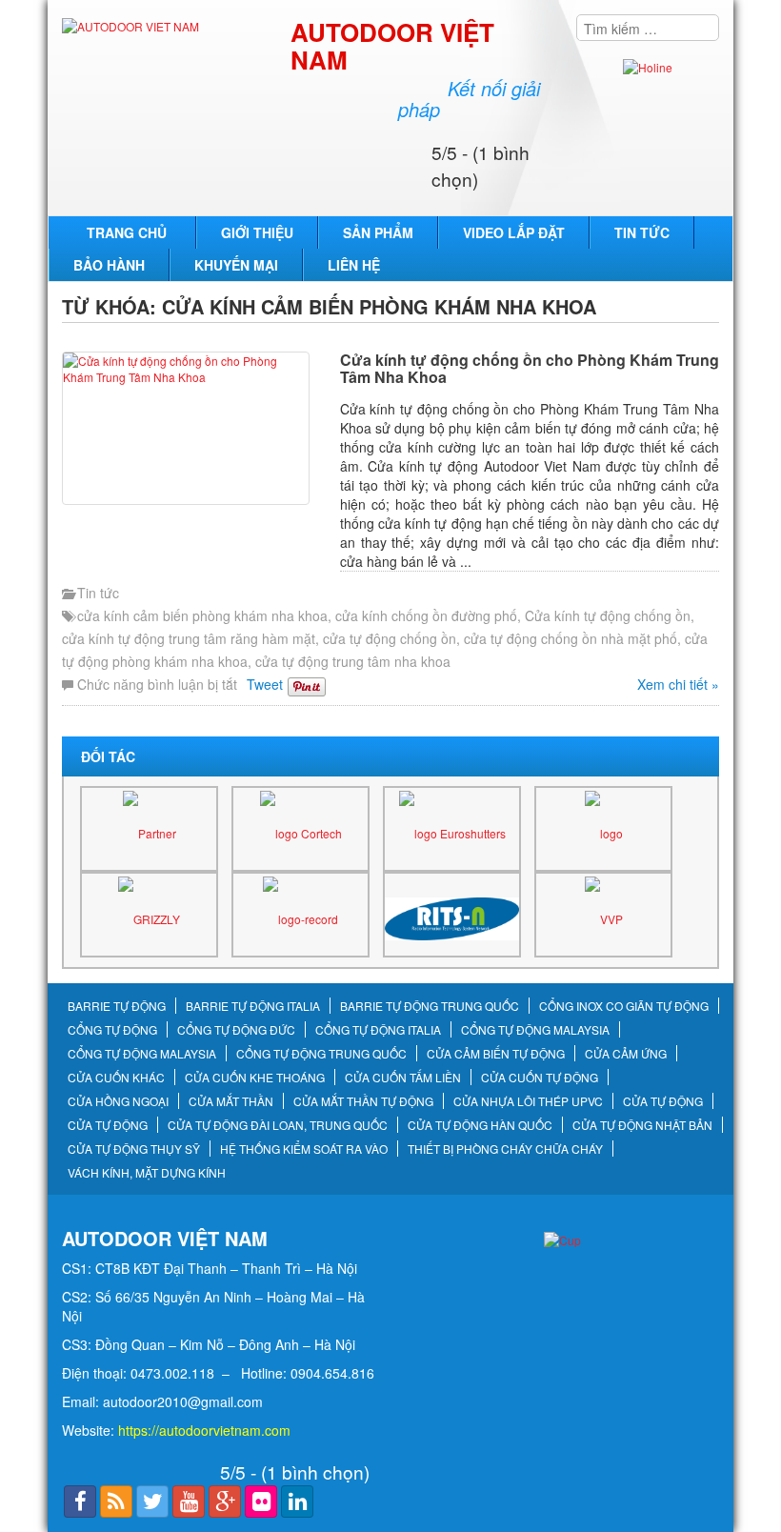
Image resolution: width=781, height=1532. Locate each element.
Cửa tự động (663, 1101)
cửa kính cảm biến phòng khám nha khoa (202, 615)
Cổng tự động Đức (236, 1030)
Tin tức (642, 232)
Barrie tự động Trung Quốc (429, 1006)
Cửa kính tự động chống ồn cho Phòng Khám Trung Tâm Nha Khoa (529, 368)
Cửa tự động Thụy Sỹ (134, 1149)
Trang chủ (127, 232)
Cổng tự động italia (378, 1030)
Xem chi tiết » (678, 684)
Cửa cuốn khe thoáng (255, 1077)
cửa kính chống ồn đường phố (426, 615)
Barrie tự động (117, 1006)
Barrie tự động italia (253, 1006)
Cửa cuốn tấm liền (403, 1077)
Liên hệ (354, 264)
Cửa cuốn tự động (539, 1077)
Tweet (265, 684)
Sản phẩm (378, 232)
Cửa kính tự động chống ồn (608, 615)
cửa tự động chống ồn (389, 638)
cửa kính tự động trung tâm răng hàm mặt (188, 638)
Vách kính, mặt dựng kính (147, 1172)
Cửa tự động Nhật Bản (642, 1125)
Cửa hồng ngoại (118, 1101)
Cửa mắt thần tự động (363, 1101)
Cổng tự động (112, 1030)
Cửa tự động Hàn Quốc (480, 1125)
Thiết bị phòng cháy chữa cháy (505, 1149)
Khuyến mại (236, 264)
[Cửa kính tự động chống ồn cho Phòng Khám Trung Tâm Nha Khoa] (196, 428)
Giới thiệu (257, 232)
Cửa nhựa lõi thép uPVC (528, 1101)
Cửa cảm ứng (626, 1053)
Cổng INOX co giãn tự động (624, 1006)
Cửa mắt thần (231, 1101)
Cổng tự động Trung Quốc (321, 1053)
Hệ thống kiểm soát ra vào (304, 1149)
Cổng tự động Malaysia (535, 1030)
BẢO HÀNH (109, 264)
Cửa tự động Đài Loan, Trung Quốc (278, 1125)
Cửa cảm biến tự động (496, 1053)
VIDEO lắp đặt (514, 232)
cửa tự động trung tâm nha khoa (353, 661)
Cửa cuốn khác (116, 1077)
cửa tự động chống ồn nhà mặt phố (570, 638)
